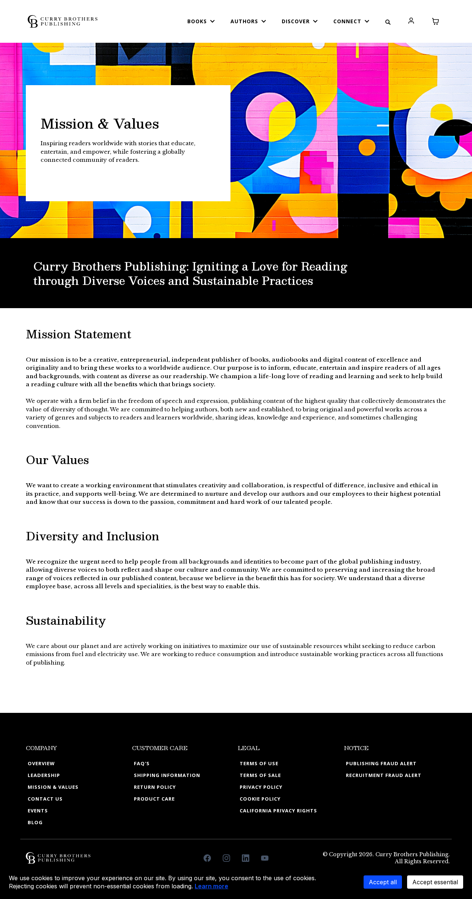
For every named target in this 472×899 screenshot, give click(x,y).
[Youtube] (264, 858)
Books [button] (198, 21)
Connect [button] (348, 21)
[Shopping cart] (435, 21)
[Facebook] (207, 858)
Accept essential (435, 882)
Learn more (211, 886)
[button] (411, 21)
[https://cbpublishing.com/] (62, 20)
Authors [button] (245, 21)
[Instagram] (226, 858)
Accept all (383, 882)
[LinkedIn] (245, 858)
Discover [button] (297, 21)
